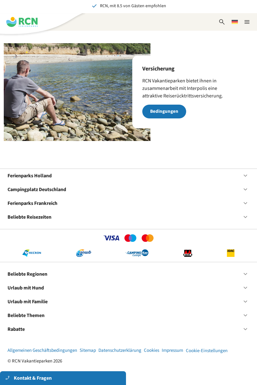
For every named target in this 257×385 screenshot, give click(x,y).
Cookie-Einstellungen (207, 350)
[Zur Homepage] (22, 22)
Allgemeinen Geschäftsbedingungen (42, 350)
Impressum (172, 350)
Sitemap (88, 350)
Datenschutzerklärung (119, 350)
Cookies (151, 350)
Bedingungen (164, 111)
